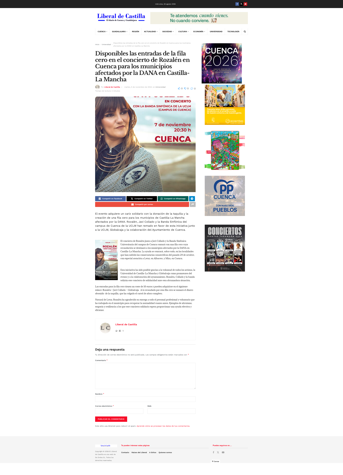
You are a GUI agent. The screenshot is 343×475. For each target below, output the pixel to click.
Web (149, 406)
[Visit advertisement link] (199, 18)
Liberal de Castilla (112, 87)
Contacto (125, 452)
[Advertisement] (171, 469)
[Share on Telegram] (192, 198)
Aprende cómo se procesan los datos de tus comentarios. (163, 426)
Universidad (216, 31)
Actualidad (150, 31)
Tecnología (233, 31)
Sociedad (167, 31)
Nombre (99, 394)
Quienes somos (165, 452)
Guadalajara (119, 31)
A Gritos (152, 452)
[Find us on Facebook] (237, 4)
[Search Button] (245, 31)
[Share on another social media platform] (193, 204)
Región (135, 31)
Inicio (97, 44)
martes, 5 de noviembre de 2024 (138, 87)
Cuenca (101, 31)
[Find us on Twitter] (241, 4)
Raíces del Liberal (139, 452)
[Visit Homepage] (121, 18)
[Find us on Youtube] (245, 4)
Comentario (101, 360)
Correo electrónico (104, 406)
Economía (198, 31)
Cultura (182, 31)
